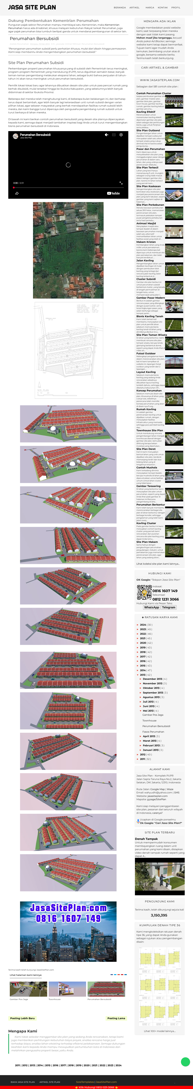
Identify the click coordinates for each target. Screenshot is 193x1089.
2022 (102, 1065)
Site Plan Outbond (148, 130)
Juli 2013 (148, 701)
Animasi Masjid (146, 223)
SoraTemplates (85, 1082)
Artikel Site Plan (50, 1082)
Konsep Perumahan (149, 390)
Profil (175, 7)
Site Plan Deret (146, 449)
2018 (71, 1065)
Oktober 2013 (151, 688)
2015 (48, 1065)
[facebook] (163, 1082)
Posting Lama (116, 1018)
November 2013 (152, 683)
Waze (170, 789)
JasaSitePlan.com (106, 1082)
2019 (78, 1065)
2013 (32, 1065)
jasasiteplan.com (158, 796)
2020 (87, 1065)
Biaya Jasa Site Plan (23, 1082)
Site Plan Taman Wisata (151, 334)
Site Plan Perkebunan (150, 204)
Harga (150, 7)
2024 (118, 1065)
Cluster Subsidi (146, 279)
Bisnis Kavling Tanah (149, 316)
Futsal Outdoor (146, 353)
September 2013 (153, 692)
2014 (40, 1065)
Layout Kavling (146, 372)
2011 (17, 1065)
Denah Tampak (146, 839)
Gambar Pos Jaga (19, 999)
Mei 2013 (148, 710)
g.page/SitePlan (156, 799)
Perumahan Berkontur (150, 504)
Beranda (120, 7)
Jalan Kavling (145, 260)
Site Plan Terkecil (147, 167)
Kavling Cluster (146, 523)
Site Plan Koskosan (148, 186)
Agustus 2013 (151, 697)
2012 (24, 1065)
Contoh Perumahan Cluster (153, 93)
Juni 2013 (148, 706)
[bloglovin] (175, 1082)
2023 (110, 1065)
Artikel (134, 7)
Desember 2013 (152, 679)
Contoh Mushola (146, 467)
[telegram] (182, 1082)
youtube (60, 44)
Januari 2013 (150, 750)
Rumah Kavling (146, 409)
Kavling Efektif (145, 111)
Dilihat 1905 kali (73, 44)
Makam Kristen (146, 242)
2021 (94, 1065)
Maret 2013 (149, 740)
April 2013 (149, 736)
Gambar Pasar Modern (150, 297)
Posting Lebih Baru (22, 1018)
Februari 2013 (151, 745)
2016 (55, 1065)
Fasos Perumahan (153, 731)
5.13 (52, 44)
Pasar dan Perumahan (150, 149)
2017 (63, 1065)
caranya (156, 813)
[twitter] (167, 1082)
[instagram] (178, 1082)
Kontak (163, 7)
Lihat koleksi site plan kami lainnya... (158, 563)
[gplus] (171, 1082)
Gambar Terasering (148, 486)
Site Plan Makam (147, 542)
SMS (176, 792)
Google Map (157, 789)
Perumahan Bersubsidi (93, 44)
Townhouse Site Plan (149, 430)
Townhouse (55, 999)
